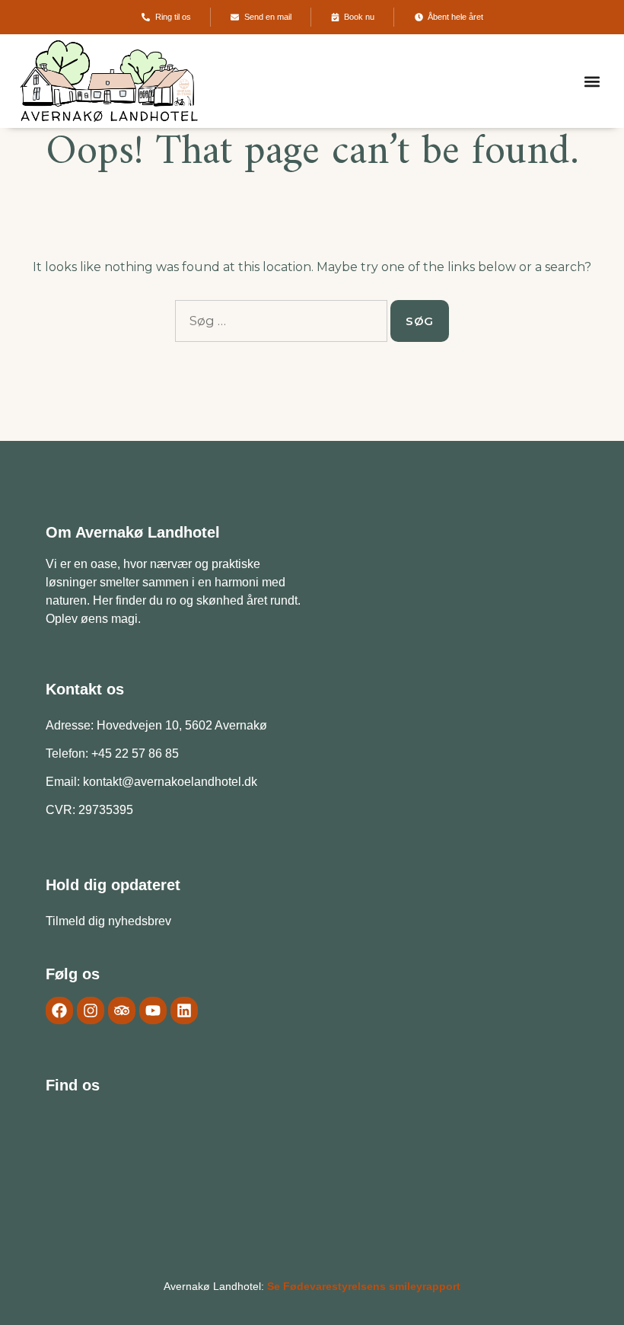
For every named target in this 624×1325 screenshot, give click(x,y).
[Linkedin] (184, 1010)
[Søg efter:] (281, 321)
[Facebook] (59, 1010)
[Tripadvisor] (121, 1010)
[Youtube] (153, 1010)
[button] (591, 81)
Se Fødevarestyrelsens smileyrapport (363, 1286)
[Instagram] (90, 1010)
